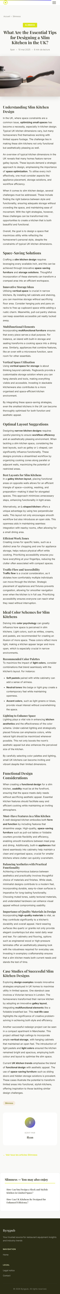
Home (5, 1254)
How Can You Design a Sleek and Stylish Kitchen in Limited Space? (27, 1191)
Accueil (6, 16)
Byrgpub (9, 1230)
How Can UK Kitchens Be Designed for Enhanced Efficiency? (26, 1201)
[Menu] (54, 2)
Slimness (17, 16)
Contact (6, 1275)
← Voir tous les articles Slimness (20, 1154)
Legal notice (9, 1270)
